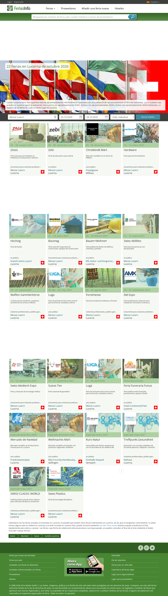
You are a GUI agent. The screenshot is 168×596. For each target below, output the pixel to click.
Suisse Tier (55, 385)
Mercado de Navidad (23, 439)
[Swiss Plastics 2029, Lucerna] (65, 476)
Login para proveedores (122, 579)
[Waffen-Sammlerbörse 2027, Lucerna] (27, 278)
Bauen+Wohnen (96, 241)
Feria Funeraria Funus (138, 385)
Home (12, 536)
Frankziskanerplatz (20, 459)
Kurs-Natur (93, 439)
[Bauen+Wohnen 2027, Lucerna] (103, 223)
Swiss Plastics (56, 493)
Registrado (18, 2)
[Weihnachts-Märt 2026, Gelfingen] (65, 422)
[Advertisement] (84, 40)
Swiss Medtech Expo (23, 385)
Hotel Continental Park (135, 405)
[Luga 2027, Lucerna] (65, 278)
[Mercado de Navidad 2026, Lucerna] (27, 422)
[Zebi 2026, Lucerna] (65, 133)
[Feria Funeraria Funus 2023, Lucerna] (140, 368)
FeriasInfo (20, 8)
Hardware (130, 150)
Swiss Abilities (132, 241)
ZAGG (14, 150)
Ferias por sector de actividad (22, 555)
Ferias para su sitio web (122, 565)
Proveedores (68, 8)
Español (154, 2)
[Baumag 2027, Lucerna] (65, 223)
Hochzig (15, 241)
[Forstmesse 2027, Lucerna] (103, 278)
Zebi (51, 150)
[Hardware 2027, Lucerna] (140, 133)
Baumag (53, 241)
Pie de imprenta (119, 560)
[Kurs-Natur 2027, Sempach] (103, 422)
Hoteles (119, 8)
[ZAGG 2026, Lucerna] (27, 133)
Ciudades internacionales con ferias (25, 569)
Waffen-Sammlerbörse (25, 295)
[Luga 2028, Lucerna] (103, 368)
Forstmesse (93, 295)
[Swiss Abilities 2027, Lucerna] (140, 223)
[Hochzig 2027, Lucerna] (27, 223)
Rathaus (128, 459)
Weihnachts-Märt (59, 439)
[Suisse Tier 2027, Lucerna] (65, 368)
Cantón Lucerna (52, 536)
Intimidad (116, 555)
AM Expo (129, 295)
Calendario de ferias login (123, 569)
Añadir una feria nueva (95, 8)
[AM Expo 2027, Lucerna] (140, 278)
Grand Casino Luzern (21, 261)
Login (9, 2)
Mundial (24, 536)
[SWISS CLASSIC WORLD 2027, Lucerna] (27, 476)
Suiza (36, 536)
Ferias (50, 8)
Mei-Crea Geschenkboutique (62, 459)
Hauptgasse (92, 170)
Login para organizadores (123, 574)
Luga (51, 295)
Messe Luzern (17, 170)
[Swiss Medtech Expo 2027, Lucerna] (27, 368)
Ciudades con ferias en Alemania (23, 565)
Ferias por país (15, 560)
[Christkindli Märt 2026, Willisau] (103, 133)
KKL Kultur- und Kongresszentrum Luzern (107, 261)
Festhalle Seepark (95, 459)
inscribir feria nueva (108, 525)
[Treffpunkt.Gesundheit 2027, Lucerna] (140, 422)
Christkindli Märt (96, 150)
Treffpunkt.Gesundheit (138, 439)
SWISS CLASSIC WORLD (25, 493)
